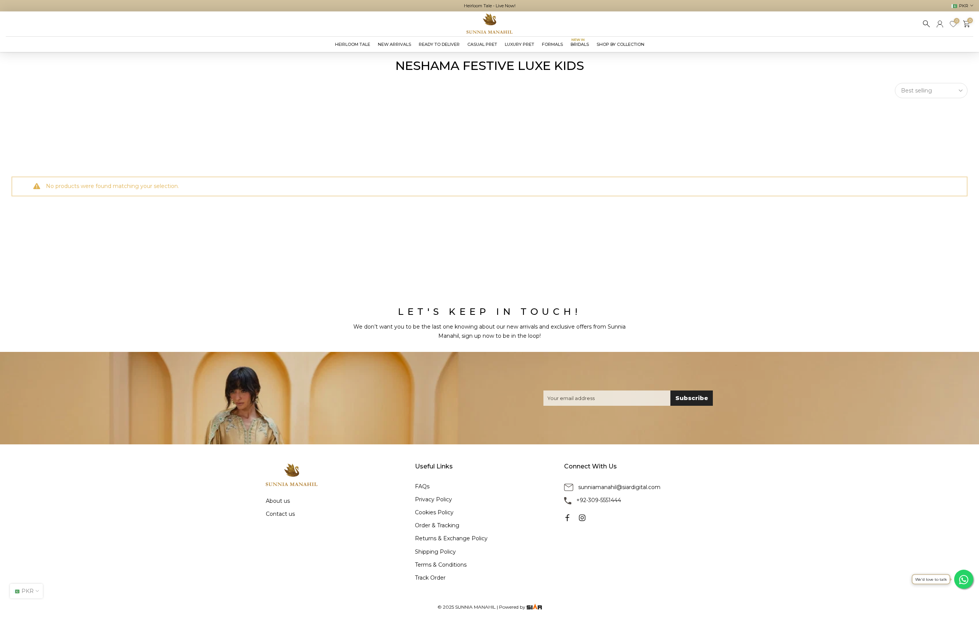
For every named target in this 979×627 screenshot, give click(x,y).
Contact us (280, 513)
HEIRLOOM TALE (352, 44)
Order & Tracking (437, 525)
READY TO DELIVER (439, 44)
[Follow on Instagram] (582, 517)
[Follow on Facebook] (567, 517)
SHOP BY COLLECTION (620, 44)
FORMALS (552, 44)
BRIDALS (580, 44)
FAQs (422, 486)
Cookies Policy (434, 512)
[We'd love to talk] (963, 579)
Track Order (430, 577)
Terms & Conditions (441, 564)
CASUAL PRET (482, 44)
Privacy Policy (433, 499)
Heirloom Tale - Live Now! (490, 5)
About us (278, 500)
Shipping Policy (435, 551)
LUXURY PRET (519, 44)
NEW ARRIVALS (394, 44)
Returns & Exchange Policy (451, 538)
